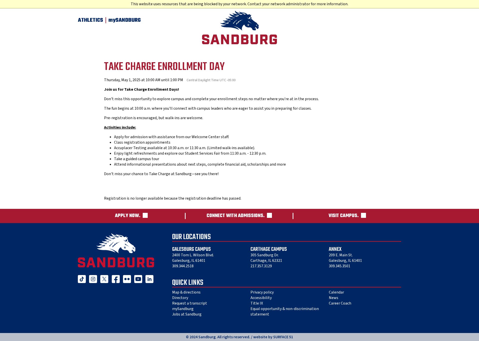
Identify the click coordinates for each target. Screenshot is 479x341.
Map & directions (186, 292)
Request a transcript (189, 303)
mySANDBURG (125, 20)
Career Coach (340, 303)
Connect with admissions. (235, 216)
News (333, 298)
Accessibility (261, 298)
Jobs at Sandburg (187, 314)
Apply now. (127, 216)
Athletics (90, 20)
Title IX (256, 303)
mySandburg (183, 309)
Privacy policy (262, 292)
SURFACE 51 (283, 337)
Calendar (336, 292)
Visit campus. (344, 216)
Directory (180, 298)
